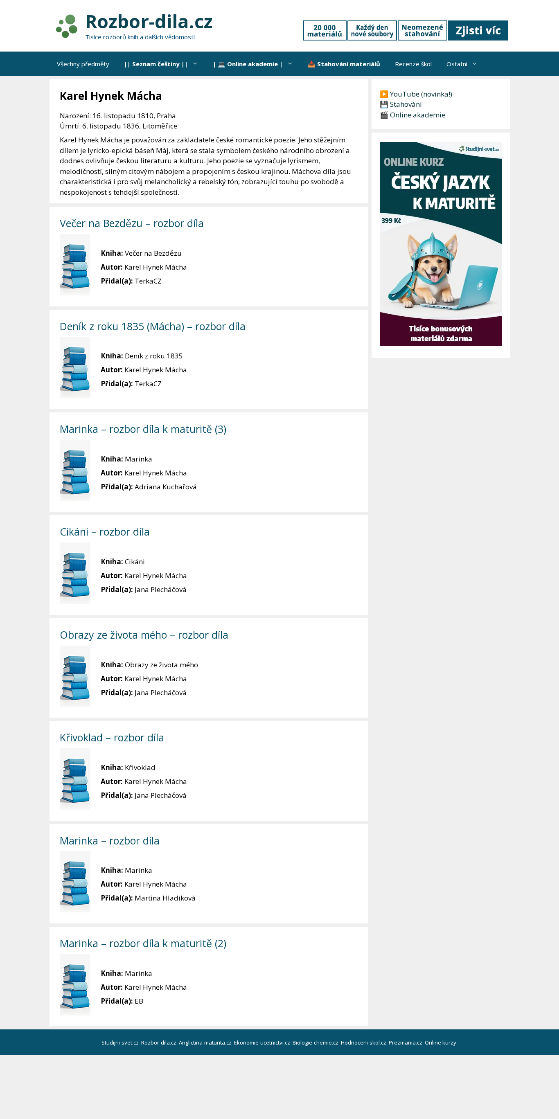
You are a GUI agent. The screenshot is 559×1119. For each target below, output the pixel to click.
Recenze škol (413, 64)
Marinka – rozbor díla (110, 840)
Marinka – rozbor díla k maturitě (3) (143, 429)
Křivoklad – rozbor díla (112, 737)
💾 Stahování (401, 104)
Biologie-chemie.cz (316, 1042)
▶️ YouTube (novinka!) (416, 94)
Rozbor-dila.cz (148, 21)
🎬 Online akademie (412, 114)
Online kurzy (441, 1042)
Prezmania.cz (406, 1042)
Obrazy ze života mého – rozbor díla (144, 635)
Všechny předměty (83, 64)
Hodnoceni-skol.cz (364, 1042)
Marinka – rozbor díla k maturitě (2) (143, 943)
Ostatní (456, 64)
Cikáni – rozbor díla (105, 531)
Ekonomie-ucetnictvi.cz (262, 1042)
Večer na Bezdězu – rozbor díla (132, 223)
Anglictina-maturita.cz (206, 1042)
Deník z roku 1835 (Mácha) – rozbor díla (153, 326)
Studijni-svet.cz (120, 1042)
